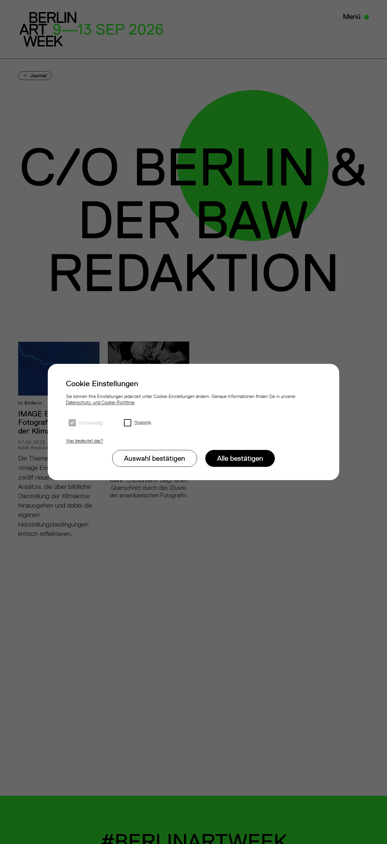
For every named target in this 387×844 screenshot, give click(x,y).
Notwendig (91, 423)
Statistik (142, 423)
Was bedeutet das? (84, 440)
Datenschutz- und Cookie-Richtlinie (100, 402)
